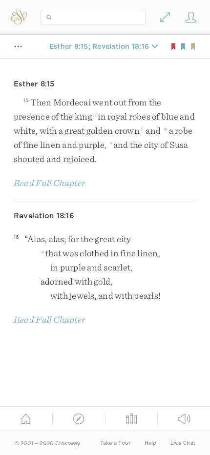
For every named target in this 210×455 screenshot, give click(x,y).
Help (151, 443)
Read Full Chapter (49, 182)
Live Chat (182, 443)
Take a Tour (115, 443)
